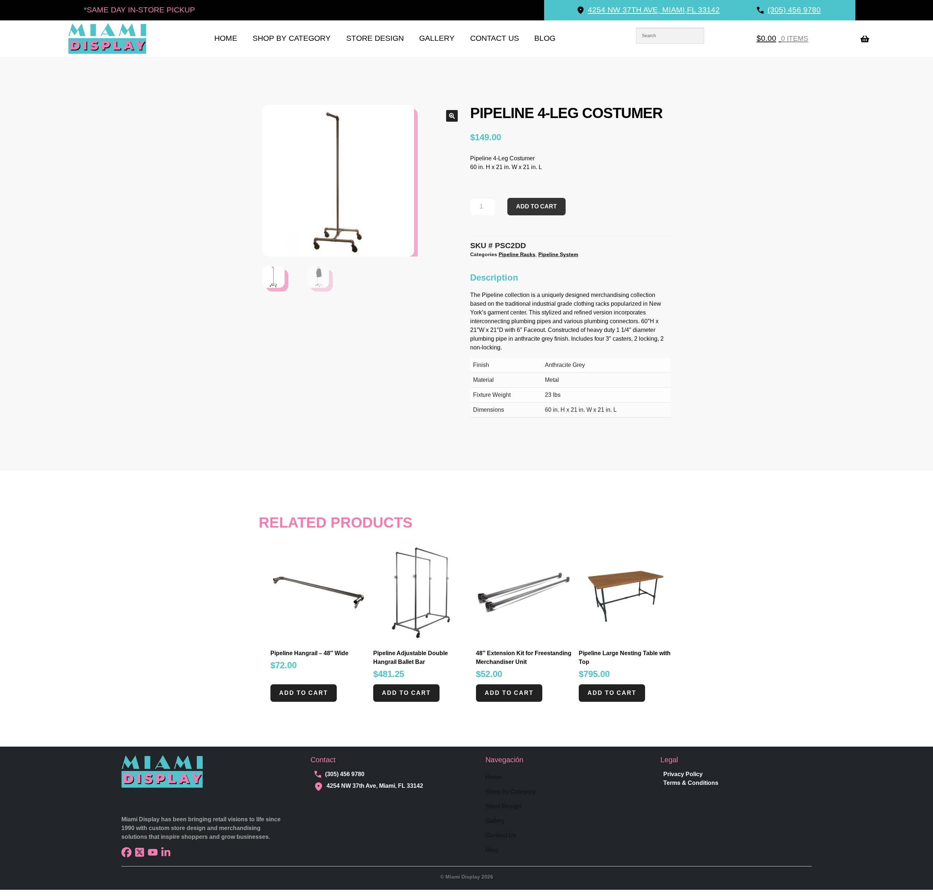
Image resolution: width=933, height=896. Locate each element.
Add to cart (536, 206)
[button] (452, 116)
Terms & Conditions (690, 783)
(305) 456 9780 (344, 774)
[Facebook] (126, 852)
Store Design (375, 38)
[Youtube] (153, 852)
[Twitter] (139, 852)
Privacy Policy (683, 774)
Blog (544, 38)
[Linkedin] (166, 852)
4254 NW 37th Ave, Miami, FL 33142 (375, 786)
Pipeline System (558, 254)
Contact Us (494, 38)
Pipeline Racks (517, 254)
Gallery (436, 38)
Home (225, 38)
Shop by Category (292, 38)
